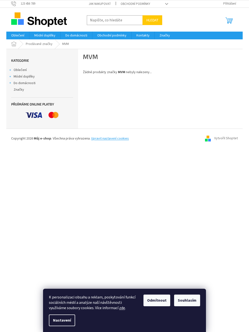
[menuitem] (17, 35)
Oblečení (20, 70)
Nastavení (62, 320)
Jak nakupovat (100, 4)
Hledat (152, 20)
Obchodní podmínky (135, 4)
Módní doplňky (24, 76)
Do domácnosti (25, 83)
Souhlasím (187, 300)
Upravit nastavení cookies (110, 138)
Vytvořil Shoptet (226, 138)
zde (122, 308)
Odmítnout (157, 300)
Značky (19, 89)
